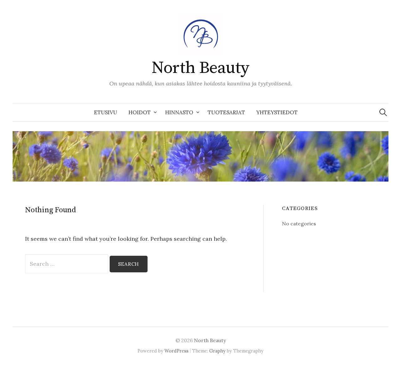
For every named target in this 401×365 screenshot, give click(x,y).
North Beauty (200, 68)
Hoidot (139, 112)
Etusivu (105, 112)
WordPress (176, 351)
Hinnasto (179, 112)
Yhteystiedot (277, 112)
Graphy (217, 351)
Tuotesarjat (226, 112)
